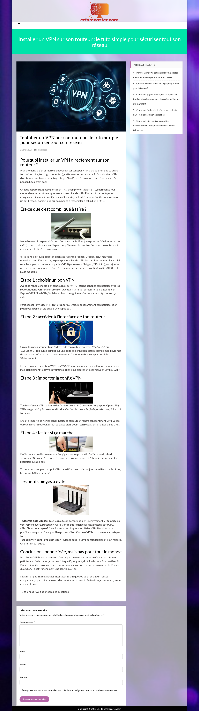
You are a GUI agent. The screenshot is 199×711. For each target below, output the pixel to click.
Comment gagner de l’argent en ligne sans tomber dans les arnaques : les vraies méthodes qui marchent (156, 99)
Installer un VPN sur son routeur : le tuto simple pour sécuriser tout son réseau (69, 140)
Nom (23, 651)
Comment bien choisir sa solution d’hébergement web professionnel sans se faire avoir (154, 125)
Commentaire (27, 621)
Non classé (41, 149)
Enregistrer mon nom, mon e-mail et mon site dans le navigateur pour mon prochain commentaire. (70, 690)
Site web (24, 677)
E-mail (23, 664)
